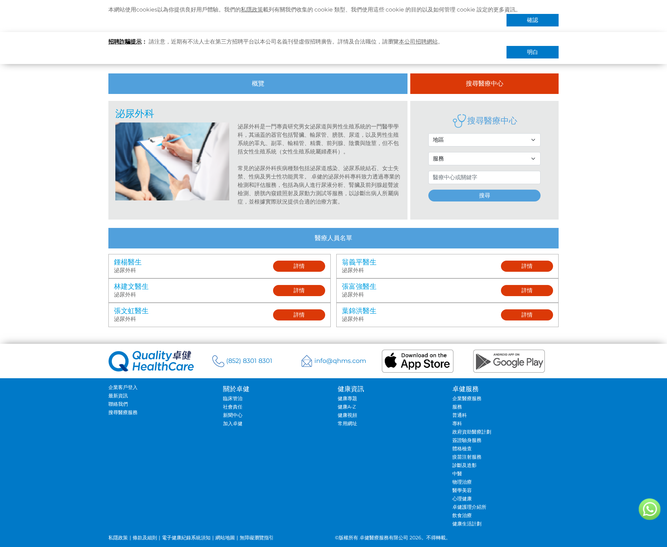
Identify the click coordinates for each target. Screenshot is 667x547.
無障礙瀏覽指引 (257, 537)
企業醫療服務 (466, 398)
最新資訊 (118, 396)
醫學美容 (462, 490)
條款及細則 (145, 537)
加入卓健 (232, 423)
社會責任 (232, 407)
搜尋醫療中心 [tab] (484, 83)
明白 (532, 52)
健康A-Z (347, 407)
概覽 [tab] (258, 83)
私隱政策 (252, 9)
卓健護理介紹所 (469, 507)
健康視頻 (347, 415)
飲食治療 (462, 515)
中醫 (457, 473)
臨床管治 (232, 398)
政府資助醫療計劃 (471, 432)
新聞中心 (232, 415)
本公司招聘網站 (418, 41)
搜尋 (484, 195)
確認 (532, 20)
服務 (457, 407)
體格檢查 (462, 448)
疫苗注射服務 (466, 457)
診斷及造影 (464, 465)
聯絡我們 (118, 404)
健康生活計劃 (466, 524)
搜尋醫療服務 (123, 412)
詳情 (299, 266)
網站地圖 (225, 537)
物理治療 (462, 482)
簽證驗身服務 (466, 440)
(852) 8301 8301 (249, 361)
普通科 (459, 415)
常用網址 (347, 423)
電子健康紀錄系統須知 (186, 537)
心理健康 (462, 499)
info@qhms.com (340, 361)
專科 (457, 423)
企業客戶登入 (123, 387)
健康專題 (347, 398)
